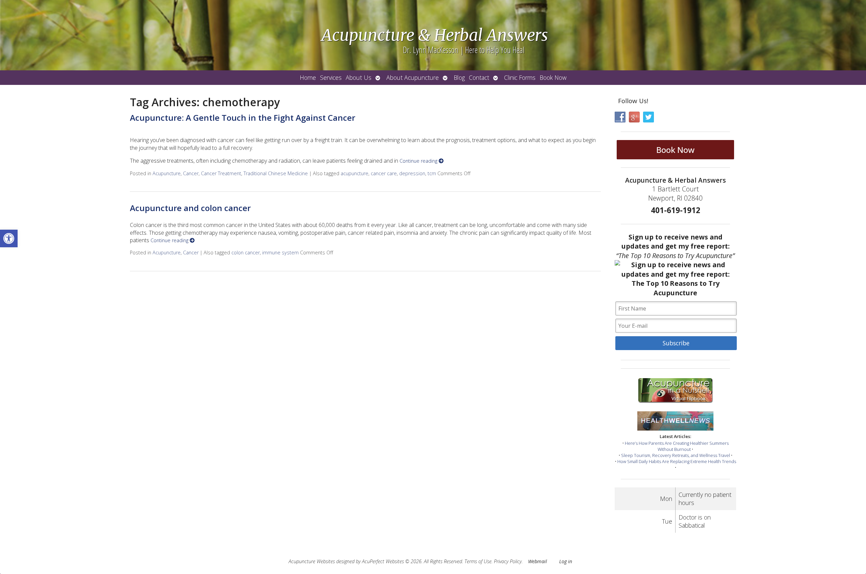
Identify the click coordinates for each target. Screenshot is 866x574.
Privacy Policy (508, 561)
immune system (280, 252)
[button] (9, 238)
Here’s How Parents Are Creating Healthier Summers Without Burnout (677, 446)
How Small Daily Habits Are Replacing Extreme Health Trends (676, 461)
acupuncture (354, 173)
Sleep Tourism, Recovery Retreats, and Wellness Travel (675, 455)
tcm (432, 173)
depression (412, 173)
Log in (565, 561)
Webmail (537, 561)
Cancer (191, 173)
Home (308, 77)
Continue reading (419, 161)
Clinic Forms (519, 77)
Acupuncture (167, 173)
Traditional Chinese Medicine (276, 173)
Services (331, 77)
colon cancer (245, 252)
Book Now (553, 77)
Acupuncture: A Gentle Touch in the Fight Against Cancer (242, 117)
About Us (358, 77)
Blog (459, 77)
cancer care (384, 173)
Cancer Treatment (221, 173)
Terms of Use (478, 561)
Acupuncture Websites (312, 561)
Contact (479, 77)
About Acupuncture (412, 77)
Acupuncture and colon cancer (190, 207)
